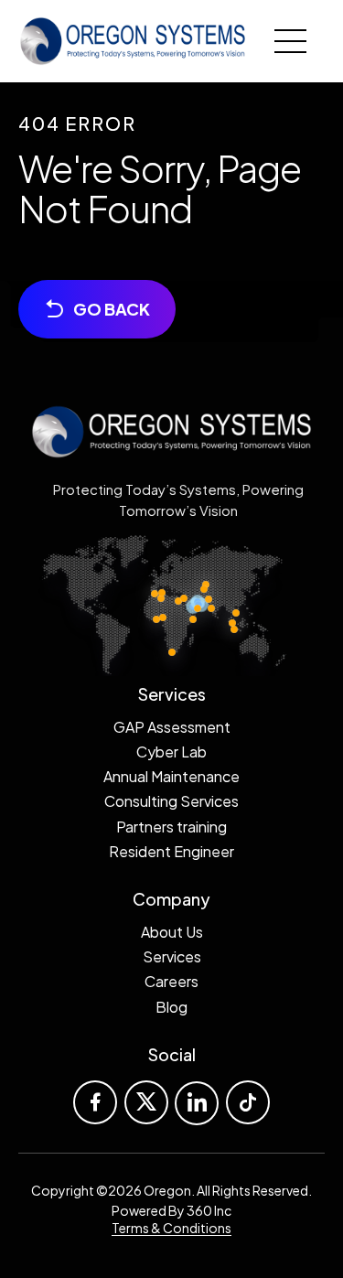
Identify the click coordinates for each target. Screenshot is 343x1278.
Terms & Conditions (171, 1227)
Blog (171, 1006)
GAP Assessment (171, 726)
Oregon (167, 1190)
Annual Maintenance (171, 776)
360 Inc (209, 1210)
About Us (172, 931)
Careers (171, 981)
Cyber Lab (171, 751)
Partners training (171, 826)
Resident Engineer (171, 851)
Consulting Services (171, 801)
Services (172, 956)
